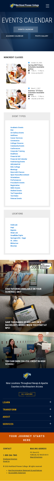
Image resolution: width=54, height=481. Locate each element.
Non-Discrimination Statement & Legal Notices (25, 470)
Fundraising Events (17, 162)
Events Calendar (25, 29)
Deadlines (14, 154)
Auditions (14, 135)
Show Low (14, 233)
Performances (15, 180)
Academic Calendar (14, 36)
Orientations (15, 177)
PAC (12, 130)
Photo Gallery (41, 36)
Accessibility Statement (17, 473)
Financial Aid (15, 156)
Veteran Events (16, 198)
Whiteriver (14, 243)
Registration (15, 185)
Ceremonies (15, 141)
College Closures (16, 143)
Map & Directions (36, 457)
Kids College (15, 167)
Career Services (16, 138)
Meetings (13, 169)
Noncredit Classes (17, 172)
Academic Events (16, 127)
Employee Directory (10, 459)
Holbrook (13, 225)
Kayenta (13, 230)
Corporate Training (17, 151)
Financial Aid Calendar (18, 159)
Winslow (13, 246)
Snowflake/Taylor (16, 235)
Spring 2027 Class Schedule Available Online (36, 67)
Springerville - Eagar (18, 238)
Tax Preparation (16, 193)
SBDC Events (15, 188)
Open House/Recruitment (19, 175)
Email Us (6, 461)
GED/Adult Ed (15, 164)
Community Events (17, 146)
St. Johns (14, 241)
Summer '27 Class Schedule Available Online (36, 93)
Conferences (15, 148)
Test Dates (14, 196)
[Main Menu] (47, 6)
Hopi (12, 227)
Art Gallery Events (17, 133)
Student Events (16, 191)
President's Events (17, 183)
